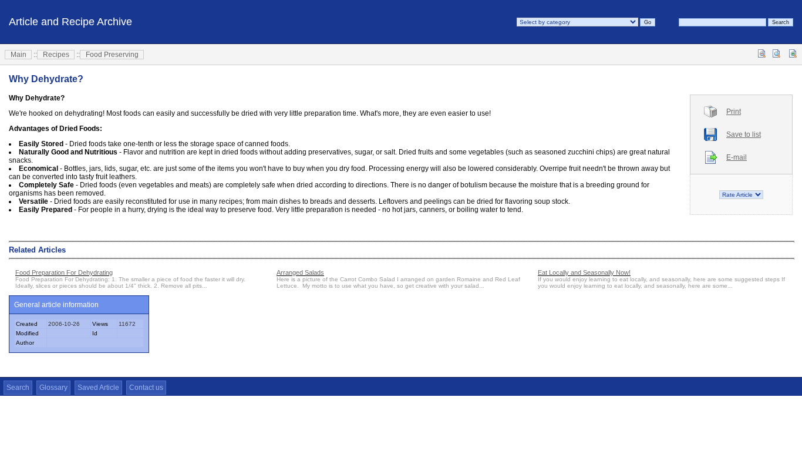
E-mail (736, 157)
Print (733, 111)
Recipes (56, 55)
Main (18, 55)
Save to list (743, 134)
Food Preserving (112, 55)
